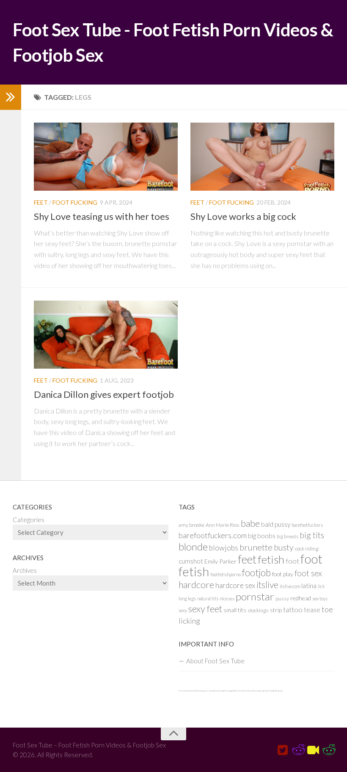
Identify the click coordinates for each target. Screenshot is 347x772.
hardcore (196, 584)
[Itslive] (313, 750)
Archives (25, 570)
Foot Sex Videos (256, 691)
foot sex (308, 573)
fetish (271, 559)
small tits (234, 609)
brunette (256, 547)
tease (312, 609)
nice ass (227, 598)
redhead (300, 598)
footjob (256, 572)
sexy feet (205, 608)
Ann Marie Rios (223, 525)
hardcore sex (235, 585)
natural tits (207, 598)
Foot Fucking (74, 202)
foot (292, 561)
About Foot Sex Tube (215, 661)
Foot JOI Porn (194, 691)
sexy (183, 610)
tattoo (293, 609)
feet (247, 559)
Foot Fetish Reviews (273, 691)
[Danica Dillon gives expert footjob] (106, 335)
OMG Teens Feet (240, 691)
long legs (187, 598)
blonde (193, 546)
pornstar (255, 596)
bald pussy (275, 524)
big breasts (287, 536)
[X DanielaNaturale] (283, 750)
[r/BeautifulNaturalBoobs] (328, 750)
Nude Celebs (207, 691)
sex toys (320, 598)
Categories (28, 519)
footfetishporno (225, 574)
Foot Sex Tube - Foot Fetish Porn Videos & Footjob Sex (173, 42)
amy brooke (191, 525)
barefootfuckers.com (213, 535)
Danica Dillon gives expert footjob (104, 394)
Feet (41, 202)
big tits (312, 535)
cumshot (191, 561)
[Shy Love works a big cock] (262, 157)
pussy (282, 598)
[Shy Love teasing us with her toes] (106, 157)
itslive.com (290, 586)
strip (276, 609)
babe (250, 523)
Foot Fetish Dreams (223, 691)
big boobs (261, 535)
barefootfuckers (307, 525)
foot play (282, 574)
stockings (258, 610)
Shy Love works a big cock (243, 216)
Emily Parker (220, 561)
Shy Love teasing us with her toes (101, 216)
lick (321, 586)
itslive (267, 584)
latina (309, 585)
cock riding (307, 548)
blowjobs (223, 547)
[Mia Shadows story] (298, 750)
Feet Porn (183, 691)
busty (284, 547)
